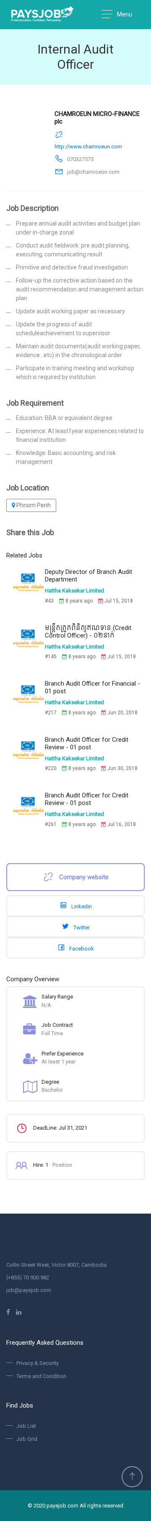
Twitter (81, 927)
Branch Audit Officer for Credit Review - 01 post (86, 743)
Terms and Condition (41, 1376)
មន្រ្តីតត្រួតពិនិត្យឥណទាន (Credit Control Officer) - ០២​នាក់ (88, 631)
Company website (83, 877)
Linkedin (81, 906)
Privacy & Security (37, 1363)
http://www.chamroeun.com (88, 146)
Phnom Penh (33, 505)
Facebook (81, 948)
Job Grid (26, 1439)
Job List (26, 1426)
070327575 (80, 159)
